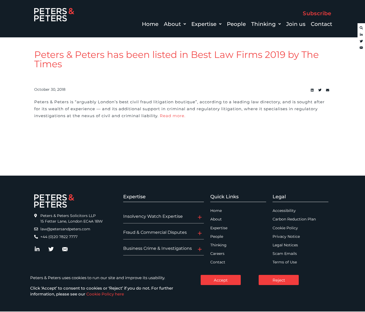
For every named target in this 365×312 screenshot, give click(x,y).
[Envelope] (361, 48)
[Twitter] (361, 41)
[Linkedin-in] (361, 34)
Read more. (172, 115)
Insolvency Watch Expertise (153, 216)
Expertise (203, 24)
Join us (295, 24)
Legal (279, 197)
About (172, 24)
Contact (321, 24)
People (236, 24)
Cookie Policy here (105, 294)
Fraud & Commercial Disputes (155, 232)
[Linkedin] (312, 90)
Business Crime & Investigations (157, 248)
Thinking (263, 24)
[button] (175, 24)
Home (150, 24)
